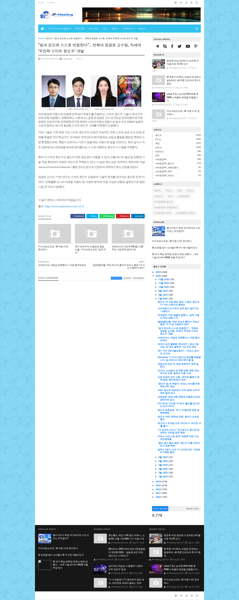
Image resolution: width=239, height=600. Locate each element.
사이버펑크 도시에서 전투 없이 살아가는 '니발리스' (178, 310)
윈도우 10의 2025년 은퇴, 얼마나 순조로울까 (178, 418)
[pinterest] (191, 2)
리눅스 (158, 147)
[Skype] (165, 46)
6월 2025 (163, 457)
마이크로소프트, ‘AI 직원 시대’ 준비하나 (53, 248)
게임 (157, 143)
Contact (51, 2)
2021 (158, 493)
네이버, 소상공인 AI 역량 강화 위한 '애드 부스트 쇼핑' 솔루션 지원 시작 (178, 372)
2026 (158, 271)
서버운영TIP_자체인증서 (166, 167)
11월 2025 (164, 283)
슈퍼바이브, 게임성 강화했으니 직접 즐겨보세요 (179, 339)
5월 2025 (163, 461)
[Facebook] (172, 46)
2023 (158, 485)
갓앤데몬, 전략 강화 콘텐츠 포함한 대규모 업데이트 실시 (179, 398)
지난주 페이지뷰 (160, 508)
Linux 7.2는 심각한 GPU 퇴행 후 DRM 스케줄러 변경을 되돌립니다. (182, 97)
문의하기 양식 (192, 508)
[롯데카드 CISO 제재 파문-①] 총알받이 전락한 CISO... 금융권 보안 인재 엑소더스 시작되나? (126, 552)
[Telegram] (158, 46)
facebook (138, 278)
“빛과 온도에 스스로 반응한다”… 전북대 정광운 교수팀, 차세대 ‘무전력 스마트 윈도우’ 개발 (178, 331)
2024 (158, 481)
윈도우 (49, 38)
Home (41, 2)
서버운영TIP (161, 159)
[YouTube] (188, 46)
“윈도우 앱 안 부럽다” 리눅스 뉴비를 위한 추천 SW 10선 (179, 385)
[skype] (197, 2)
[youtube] (186, 2)
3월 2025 (163, 468)
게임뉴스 (115, 28)
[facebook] (176, 2)
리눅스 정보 (93, 28)
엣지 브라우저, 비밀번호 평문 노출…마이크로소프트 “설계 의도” (90, 249)
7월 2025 (163, 298)
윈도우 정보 (80, 28)
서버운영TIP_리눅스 (164, 175)
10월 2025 (164, 286)
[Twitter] (180, 46)
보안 (157, 155)
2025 (158, 275)
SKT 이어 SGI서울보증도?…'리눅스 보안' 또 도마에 (178, 352)
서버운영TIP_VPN (163, 171)
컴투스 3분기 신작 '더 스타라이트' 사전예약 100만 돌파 (179, 451)
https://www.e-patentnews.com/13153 (64, 206)
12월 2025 (164, 279)
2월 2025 (163, 472)
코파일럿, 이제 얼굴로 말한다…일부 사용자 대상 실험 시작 (178, 316)
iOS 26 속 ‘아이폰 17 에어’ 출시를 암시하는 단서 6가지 (178, 405)
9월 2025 (163, 290)
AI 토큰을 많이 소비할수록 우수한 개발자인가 (175, 247)
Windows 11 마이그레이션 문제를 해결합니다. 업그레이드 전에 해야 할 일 (179, 358)
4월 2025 (163, 464)
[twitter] (181, 2)
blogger (116, 278)
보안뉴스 (142, 28)
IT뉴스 (104, 28)
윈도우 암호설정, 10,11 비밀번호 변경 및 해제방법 (178, 411)
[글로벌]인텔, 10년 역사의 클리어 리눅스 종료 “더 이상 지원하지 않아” (178, 323)
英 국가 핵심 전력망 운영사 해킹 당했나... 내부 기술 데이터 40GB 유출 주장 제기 (70, 564)
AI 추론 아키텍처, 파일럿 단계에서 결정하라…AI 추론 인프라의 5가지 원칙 (184, 80)
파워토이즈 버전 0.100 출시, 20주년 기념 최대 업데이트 (127, 248)
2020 (158, 496)
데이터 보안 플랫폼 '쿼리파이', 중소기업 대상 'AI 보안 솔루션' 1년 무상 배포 (178, 345)
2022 (158, 489)
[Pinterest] (195, 46)
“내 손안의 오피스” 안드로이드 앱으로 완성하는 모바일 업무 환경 (178, 431)
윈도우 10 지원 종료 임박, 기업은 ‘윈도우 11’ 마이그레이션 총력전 (178, 303)
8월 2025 (163, 294)
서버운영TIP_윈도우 (164, 163)
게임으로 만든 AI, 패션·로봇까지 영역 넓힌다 (178, 365)
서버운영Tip (128, 28)
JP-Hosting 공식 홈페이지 (59, 28)
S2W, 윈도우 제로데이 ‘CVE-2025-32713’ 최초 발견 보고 (179, 391)
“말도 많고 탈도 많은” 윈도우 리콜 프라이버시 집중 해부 (179, 444)
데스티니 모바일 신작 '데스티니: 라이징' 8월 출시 (179, 424)
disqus (127, 278)
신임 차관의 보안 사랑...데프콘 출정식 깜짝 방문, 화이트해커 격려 (178, 378)
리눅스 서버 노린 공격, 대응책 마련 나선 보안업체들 (178, 437)
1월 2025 (163, 476)
